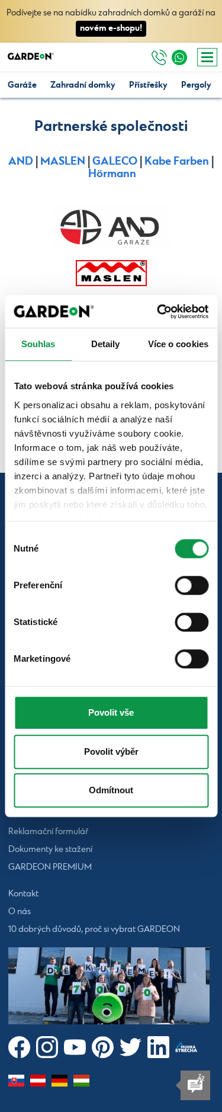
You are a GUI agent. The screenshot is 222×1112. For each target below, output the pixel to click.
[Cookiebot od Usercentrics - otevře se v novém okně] (158, 311)
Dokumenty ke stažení (50, 849)
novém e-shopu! (111, 28)
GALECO (114, 161)
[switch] (191, 585)
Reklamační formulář (48, 831)
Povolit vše (111, 712)
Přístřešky (148, 85)
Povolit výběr (111, 751)
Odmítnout (111, 790)
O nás (19, 911)
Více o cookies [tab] (178, 344)
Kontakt (23, 894)
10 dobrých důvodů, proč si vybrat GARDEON (94, 929)
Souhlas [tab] (38, 344)
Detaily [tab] (105, 344)
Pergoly (196, 85)
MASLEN (62, 161)
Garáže (22, 85)
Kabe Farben (176, 161)
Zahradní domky (82, 85)
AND (20, 161)
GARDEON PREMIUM (50, 867)
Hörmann (112, 173)
